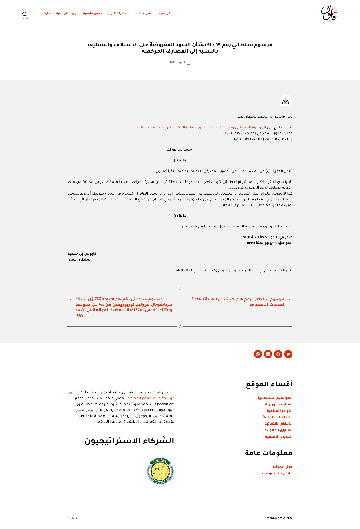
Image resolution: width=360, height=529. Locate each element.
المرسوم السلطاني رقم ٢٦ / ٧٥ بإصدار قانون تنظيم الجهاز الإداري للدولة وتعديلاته (201, 128)
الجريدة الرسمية (67, 13)
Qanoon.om (274, 518)
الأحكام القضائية (278, 424)
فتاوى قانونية (92, 13)
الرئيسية (165, 13)
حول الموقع (282, 467)
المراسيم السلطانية (274, 398)
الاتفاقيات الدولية (118, 13)
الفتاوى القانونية (278, 430)
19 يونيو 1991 (177, 62)
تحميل (286, 100)
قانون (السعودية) (277, 474)
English (47, 13)
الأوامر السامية (279, 411)
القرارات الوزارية (278, 405)
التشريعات (146, 13)
